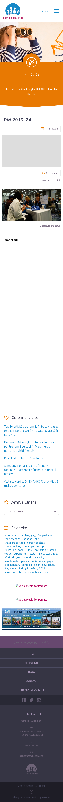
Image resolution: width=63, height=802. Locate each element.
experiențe (20, 553)
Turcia (22, 572)
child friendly (12, 539)
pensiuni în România (33, 561)
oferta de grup (12, 557)
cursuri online (12, 546)
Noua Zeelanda (48, 553)
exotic (7, 553)
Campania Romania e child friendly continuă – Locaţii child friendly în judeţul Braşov (30, 469)
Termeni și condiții (31, 689)
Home (31, 654)
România (26, 564)
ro (41, 11)
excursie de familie (45, 549)
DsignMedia (43, 797)
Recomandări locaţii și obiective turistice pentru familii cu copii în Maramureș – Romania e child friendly (29, 446)
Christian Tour (30, 539)
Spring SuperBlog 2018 (31, 568)
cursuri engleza (36, 542)
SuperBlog (10, 572)
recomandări (11, 564)
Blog (31, 671)
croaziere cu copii (14, 542)
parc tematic (11, 561)
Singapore (10, 568)
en (46, 11)
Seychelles (48, 564)
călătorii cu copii (13, 549)
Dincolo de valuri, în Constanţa (23, 458)
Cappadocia (45, 535)
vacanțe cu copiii (38, 572)
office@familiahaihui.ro (31, 756)
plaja (50, 561)
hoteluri (32, 553)
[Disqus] (31, 285)
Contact (32, 680)
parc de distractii (33, 557)
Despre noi (31, 663)
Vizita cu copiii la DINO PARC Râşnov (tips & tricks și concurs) (31, 483)
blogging (30, 535)
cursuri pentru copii (33, 546)
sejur (37, 564)
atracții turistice (13, 535)
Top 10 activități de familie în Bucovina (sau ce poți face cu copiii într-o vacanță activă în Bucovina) (31, 430)
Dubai (29, 549)
